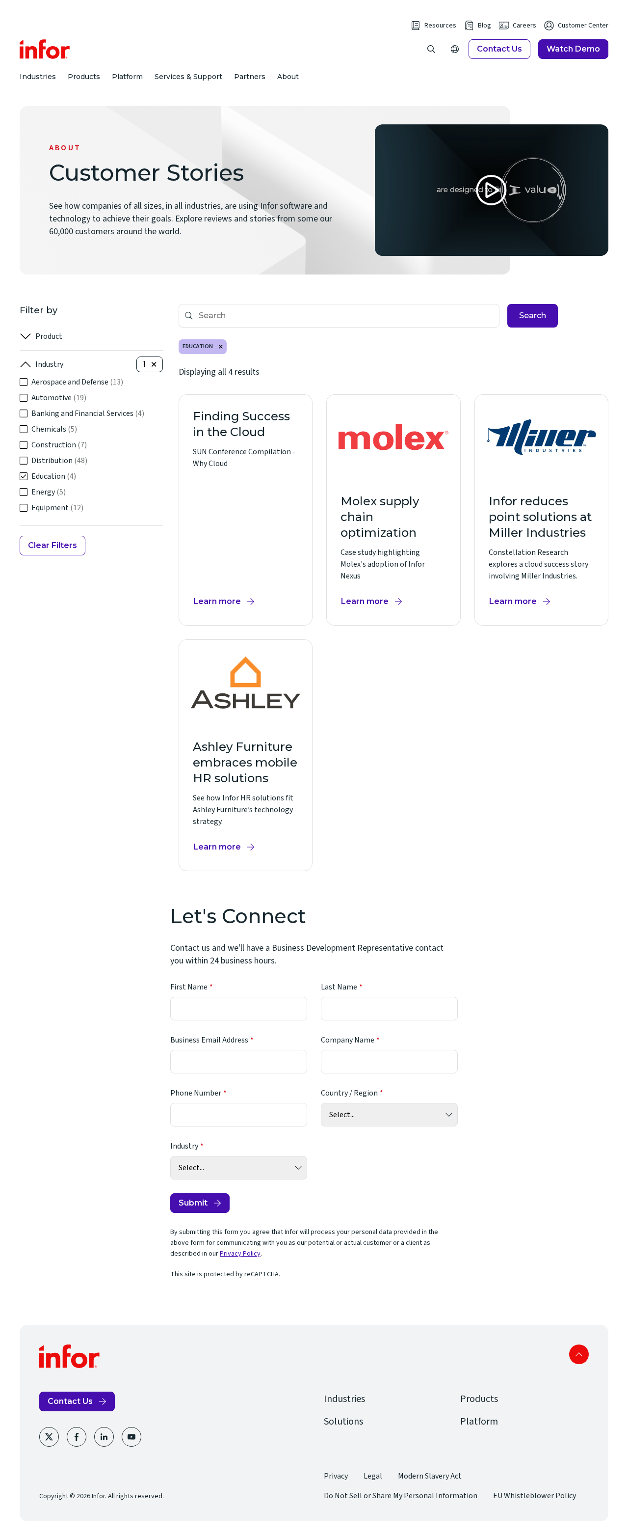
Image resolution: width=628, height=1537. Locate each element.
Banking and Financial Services (87, 413)
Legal (373, 1476)
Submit (193, 1203)
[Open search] (431, 49)
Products (84, 76)
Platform (127, 76)
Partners (249, 76)
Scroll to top (579, 1354)
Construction (59, 444)
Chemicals (54, 429)
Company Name (347, 1040)
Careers (524, 25)
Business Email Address (209, 1040)
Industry (49, 364)
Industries (38, 76)
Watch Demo (573, 49)
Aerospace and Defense (77, 382)
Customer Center (583, 25)
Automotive (58, 397)
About (288, 76)
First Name (189, 987)
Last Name (339, 987)
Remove (221, 346)
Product (48, 336)
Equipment (57, 507)
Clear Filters (52, 545)
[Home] (45, 49)
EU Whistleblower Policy (534, 1495)
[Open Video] (491, 190)
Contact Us (499, 49)
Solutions (343, 1421)
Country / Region (349, 1093)
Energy (48, 492)
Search (532, 315)
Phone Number (195, 1093)
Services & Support (188, 76)
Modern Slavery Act (430, 1476)
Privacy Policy (240, 1254)
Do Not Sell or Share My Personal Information (400, 1495)
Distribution (59, 460)
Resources (440, 25)
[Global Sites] (455, 49)
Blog (484, 25)
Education (53, 476)
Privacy (336, 1476)
